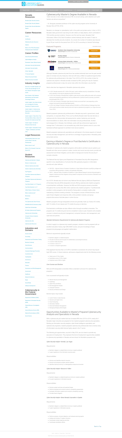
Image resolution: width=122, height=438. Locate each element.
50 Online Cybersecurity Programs (33, 210)
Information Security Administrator (32, 65)
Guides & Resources (39, 10)
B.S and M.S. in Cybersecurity (71, 51)
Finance (27, 265)
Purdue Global (62, 56)
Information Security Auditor (31, 68)
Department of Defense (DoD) (32, 297)
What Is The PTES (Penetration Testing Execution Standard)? (32, 48)
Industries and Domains (82, 10)
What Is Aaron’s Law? (30, 145)
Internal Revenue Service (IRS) (32, 310)
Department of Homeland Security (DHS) (32, 301)
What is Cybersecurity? (30, 192)
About (74, 1)
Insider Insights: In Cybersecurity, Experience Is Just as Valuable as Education (32, 111)
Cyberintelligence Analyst (30, 59)
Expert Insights (95, 10)
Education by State (54, 10)
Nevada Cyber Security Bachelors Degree (32, 27)
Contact (78, 1)
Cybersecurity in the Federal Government (32, 292)
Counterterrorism (29, 253)
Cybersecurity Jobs (29, 220)
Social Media (28, 282)
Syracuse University (64, 67)
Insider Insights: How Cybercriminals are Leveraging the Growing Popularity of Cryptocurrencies (33, 104)
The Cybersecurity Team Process (32, 201)
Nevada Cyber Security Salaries (32, 23)
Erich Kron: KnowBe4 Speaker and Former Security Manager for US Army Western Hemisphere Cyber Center (33, 89)
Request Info (94, 50)
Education (27, 262)
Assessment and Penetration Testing (33, 239)
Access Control (28, 233)
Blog (83, 1)
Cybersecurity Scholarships (31, 213)
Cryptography (28, 256)
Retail (26, 279)
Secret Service (28, 315)
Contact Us (57, 433)
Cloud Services (28, 245)
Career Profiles (26, 10)
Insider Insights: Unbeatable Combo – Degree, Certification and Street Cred (33, 129)
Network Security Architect (31, 76)
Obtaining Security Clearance (31, 42)
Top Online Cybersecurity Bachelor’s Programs (33, 180)
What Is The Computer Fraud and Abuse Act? (32, 149)
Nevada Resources (30, 16)
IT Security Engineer (29, 74)
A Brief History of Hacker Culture (32, 190)
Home (53, 433)
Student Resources (68, 10)
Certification (27, 39)
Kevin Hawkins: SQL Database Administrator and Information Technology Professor (32, 97)
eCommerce (28, 259)
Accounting (27, 236)
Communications (29, 248)
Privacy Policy (62, 433)
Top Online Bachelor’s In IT (31, 187)
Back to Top (97, 426)
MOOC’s (27, 198)
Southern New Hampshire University (69, 50)
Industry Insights (32, 83)
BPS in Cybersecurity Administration (73, 68)
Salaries (27, 44)
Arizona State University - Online (68, 61)
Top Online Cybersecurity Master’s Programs (33, 175)
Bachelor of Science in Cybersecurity (73, 57)
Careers (27, 36)
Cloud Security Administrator (31, 56)
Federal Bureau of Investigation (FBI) (32, 306)
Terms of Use (68, 433)
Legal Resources (32, 135)
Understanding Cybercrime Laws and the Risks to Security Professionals (32, 140)
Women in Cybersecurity (30, 163)
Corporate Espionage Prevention (32, 251)
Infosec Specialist (29, 71)
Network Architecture (29, 277)
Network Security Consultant (31, 79)
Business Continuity (29, 242)
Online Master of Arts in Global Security (73, 62)
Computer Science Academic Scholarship (31, 217)
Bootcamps (27, 195)
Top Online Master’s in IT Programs (33, 184)
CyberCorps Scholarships (31, 207)
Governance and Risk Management (33, 268)
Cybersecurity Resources (30, 223)
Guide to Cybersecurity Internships (33, 168)
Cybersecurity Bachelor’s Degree (32, 160)
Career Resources (33, 33)
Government (28, 271)
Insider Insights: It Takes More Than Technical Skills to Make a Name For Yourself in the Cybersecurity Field (33, 117)
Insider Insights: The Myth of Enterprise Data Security (31, 123)
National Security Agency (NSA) (32, 313)
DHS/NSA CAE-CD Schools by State (33, 204)
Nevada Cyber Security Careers (32, 20)
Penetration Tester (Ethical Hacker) (33, 62)
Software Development (30, 285)
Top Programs (28, 171)
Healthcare (27, 274)
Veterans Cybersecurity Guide (32, 165)
